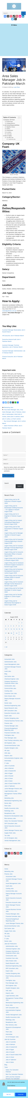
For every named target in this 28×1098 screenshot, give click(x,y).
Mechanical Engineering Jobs (13, 800)
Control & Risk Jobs (10, 688)
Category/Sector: (11, 123)
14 (16, 629)
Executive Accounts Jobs (11, 713)
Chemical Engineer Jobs (11, 679)
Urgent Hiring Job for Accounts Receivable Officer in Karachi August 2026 (13, 554)
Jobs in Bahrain (9, 768)
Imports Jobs (8, 755)
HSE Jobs (7, 753)
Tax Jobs (7, 835)
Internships (7, 760)
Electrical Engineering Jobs (12, 705)
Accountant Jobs (9, 659)
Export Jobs (8, 715)
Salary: (8, 128)
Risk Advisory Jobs (10, 818)
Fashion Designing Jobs (11, 718)
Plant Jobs (7, 805)
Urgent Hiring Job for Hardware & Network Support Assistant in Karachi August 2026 (13, 564)
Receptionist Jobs (9, 813)
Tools (6, 1067)
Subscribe (20, 1094)
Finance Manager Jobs (11, 726)
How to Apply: (8, 135)
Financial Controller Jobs (11, 733)
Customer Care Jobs (10, 693)
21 (16, 633)
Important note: (12, 139)
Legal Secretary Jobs (10, 791)
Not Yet (9, 1094)
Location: (9, 132)
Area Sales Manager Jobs (11, 409)
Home (6, 869)
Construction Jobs (9, 686)
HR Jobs (7, 750)
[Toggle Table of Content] (18, 117)
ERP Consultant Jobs (10, 710)
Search (6, 483)
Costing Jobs (8, 691)
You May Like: (10, 137)
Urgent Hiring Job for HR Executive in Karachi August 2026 (12, 501)
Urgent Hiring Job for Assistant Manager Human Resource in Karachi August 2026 (13, 583)
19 (11, 633)
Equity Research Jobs (10, 708)
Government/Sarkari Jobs (12, 745)
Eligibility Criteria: (11, 127)
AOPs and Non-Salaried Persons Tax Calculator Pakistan (13, 1078)
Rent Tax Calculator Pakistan (14, 1074)
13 (14, 629)
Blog (5, 674)
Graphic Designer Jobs (11, 748)
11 (8, 629)
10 (6, 629)
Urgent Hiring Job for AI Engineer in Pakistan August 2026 (12, 516)
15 (19, 629)
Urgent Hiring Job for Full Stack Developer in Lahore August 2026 (13, 590)
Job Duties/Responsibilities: (11, 125)
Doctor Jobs (8, 703)
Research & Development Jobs (13, 816)
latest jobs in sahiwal (13, 416)
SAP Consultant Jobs (10, 823)
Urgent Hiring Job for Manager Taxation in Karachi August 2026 (13, 535)
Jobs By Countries (9, 1039)
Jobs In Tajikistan (9, 786)
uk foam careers (16, 419)
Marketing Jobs (8, 407)
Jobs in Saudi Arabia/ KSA (12, 783)
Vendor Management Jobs (12, 840)
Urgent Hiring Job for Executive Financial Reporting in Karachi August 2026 (13, 541)
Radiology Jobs (9, 811)
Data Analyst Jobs (9, 696)
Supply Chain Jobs (10, 833)
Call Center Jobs (9, 676)
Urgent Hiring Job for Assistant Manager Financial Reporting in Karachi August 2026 (13, 547)
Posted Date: (9, 121)
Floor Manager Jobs (10, 738)
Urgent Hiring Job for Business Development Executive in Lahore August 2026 (13, 571)
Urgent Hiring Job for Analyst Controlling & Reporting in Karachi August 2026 (13, 522)
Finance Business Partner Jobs (13, 721)
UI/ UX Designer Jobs (10, 838)
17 (5, 633)
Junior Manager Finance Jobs (13, 788)
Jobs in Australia (9, 765)
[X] (15, 19)
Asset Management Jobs (11, 664)
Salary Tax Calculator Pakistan (13, 821)
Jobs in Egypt (8, 773)
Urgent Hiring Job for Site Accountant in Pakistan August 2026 (13, 528)
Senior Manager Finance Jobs (13, 830)
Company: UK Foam (9, 119)
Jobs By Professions (10, 943)
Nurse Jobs (7, 803)
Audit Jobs (7, 671)
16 (22, 629)
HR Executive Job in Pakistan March (13, 335)
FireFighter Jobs (9, 735)
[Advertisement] (14, 41)
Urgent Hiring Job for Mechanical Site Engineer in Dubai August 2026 (12, 602)
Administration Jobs (10, 662)
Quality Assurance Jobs (11, 808)
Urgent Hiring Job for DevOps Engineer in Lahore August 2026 (13, 596)
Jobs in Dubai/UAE (10, 771)
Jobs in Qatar (8, 781)
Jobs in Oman (8, 778)
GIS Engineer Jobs (9, 743)
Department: (10, 130)
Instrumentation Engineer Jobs (13, 758)
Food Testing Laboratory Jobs (13, 740)
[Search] (23, 13)
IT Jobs (6, 763)
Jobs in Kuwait (8, 776)
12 (11, 629)
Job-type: (9, 133)
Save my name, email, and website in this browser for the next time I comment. (14, 469)
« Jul (5, 647)
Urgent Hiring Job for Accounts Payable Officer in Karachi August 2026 (13, 577)
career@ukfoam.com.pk (9, 311)
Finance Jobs (8, 723)
